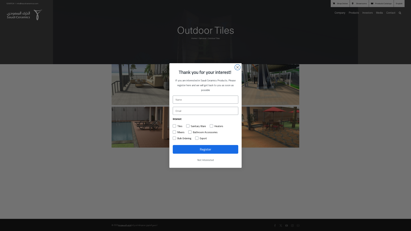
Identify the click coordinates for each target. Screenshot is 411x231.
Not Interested (205, 160)
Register (205, 149)
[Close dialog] (237, 67)
